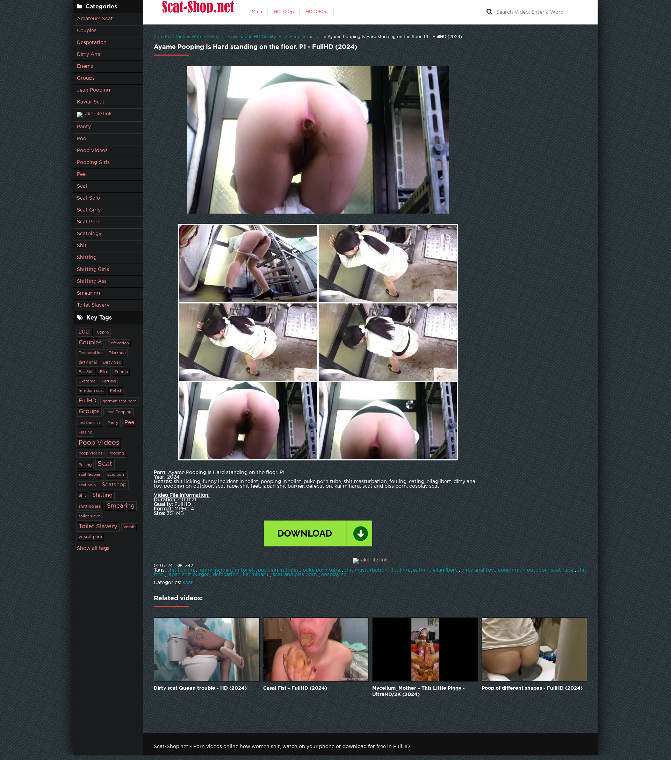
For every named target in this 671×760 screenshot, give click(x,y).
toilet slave (89, 516)
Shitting (86, 258)
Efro (104, 372)
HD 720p (284, 12)
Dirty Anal (89, 54)
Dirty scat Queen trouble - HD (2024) (200, 688)
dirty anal (88, 362)
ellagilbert (445, 570)
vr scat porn (90, 537)
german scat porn (119, 401)
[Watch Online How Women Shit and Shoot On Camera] (197, 12)
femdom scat (91, 391)
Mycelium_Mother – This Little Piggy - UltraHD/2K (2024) (418, 691)
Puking (85, 465)
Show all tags (93, 548)
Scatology (89, 234)
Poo (81, 139)
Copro (103, 332)
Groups (86, 78)
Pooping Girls (93, 162)
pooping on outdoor (522, 570)
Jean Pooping (93, 90)
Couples (86, 31)
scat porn (116, 474)
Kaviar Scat (90, 102)
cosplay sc (333, 575)
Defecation (118, 343)
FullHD (87, 401)
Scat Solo (88, 198)
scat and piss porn (295, 575)
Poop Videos (92, 151)
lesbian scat (90, 423)
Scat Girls (88, 210)
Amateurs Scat (95, 19)
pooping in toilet (278, 570)
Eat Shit (86, 372)
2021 (85, 332)
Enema (85, 66)
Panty (84, 127)
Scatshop (114, 484)
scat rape (562, 570)
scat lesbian (90, 474)
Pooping (116, 453)
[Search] (489, 12)
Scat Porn (89, 222)
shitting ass (90, 506)
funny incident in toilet (226, 570)
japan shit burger (188, 575)
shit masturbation (366, 570)
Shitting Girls (93, 269)
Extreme (87, 381)
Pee (81, 174)
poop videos (90, 453)
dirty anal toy (477, 570)
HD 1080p (316, 12)
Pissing (85, 432)
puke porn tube (321, 570)
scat (188, 583)
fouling (400, 570)
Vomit (129, 527)
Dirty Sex (112, 362)
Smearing (88, 293)
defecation (226, 575)
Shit (82, 246)
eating (420, 570)
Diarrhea (117, 353)
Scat (82, 186)
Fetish (116, 391)
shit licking (180, 570)
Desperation (92, 43)
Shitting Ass (92, 281)
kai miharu (255, 575)
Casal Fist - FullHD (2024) (295, 688)
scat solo (87, 485)
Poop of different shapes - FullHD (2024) (532, 688)
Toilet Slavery (93, 305)
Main (257, 12)
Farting (109, 381)
